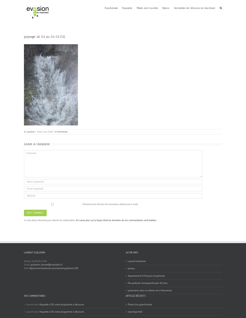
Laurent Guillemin (137, 261)
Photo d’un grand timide (140, 304)
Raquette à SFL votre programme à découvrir (62, 304)
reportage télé (135, 311)
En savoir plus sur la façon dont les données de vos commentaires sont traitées (116, 220)
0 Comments (61, 131)
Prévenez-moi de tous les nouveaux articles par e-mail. (110, 204)
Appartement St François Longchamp (146, 275)
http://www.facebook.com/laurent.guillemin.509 (53, 268)
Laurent (30, 131)
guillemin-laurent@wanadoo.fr (46, 264)
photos (131, 268)
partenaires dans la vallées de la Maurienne (150, 290)
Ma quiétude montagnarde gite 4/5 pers (148, 283)
